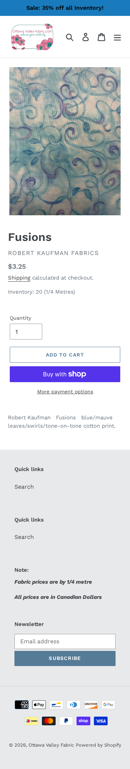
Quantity (20, 318)
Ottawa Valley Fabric (51, 745)
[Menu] (117, 37)
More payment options (65, 391)
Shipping (19, 278)
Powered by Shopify (98, 745)
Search (24, 486)
